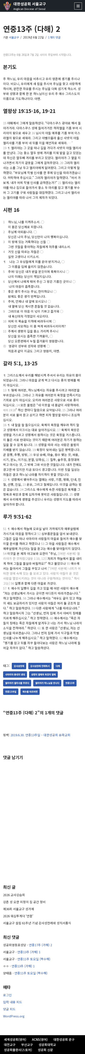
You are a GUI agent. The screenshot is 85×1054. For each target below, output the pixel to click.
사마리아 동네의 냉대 (15, 674)
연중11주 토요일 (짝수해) (33, 959)
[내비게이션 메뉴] (78, 6)
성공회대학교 (47, 1044)
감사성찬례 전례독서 (40, 666)
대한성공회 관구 (63, 1039)
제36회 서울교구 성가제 (18, 909)
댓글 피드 (9, 1009)
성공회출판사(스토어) (18, 1050)
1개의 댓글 (54, 37)
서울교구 (14, 37)
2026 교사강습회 (14, 895)
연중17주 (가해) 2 (40, 945)
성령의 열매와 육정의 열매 (43, 674)
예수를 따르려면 (30, 691)
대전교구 (9, 1044)
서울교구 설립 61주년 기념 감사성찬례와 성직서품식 (37, 923)
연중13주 (69, 683)
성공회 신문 (45, 1050)
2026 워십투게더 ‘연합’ (18, 916)
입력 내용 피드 (12, 1002)
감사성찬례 (19, 666)
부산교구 (27, 1044)
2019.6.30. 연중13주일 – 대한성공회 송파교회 (40, 735)
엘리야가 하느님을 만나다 (47, 683)
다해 (58, 666)
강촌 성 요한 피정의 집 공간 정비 (24, 902)
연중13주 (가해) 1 (28, 952)
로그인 (7, 995)
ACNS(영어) (40, 1039)
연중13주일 (10, 691)
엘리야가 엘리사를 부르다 (17, 683)
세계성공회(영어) (15, 1039)
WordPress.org (14, 1016)
